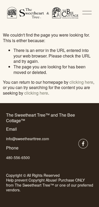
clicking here (81, 82)
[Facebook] (83, 143)
